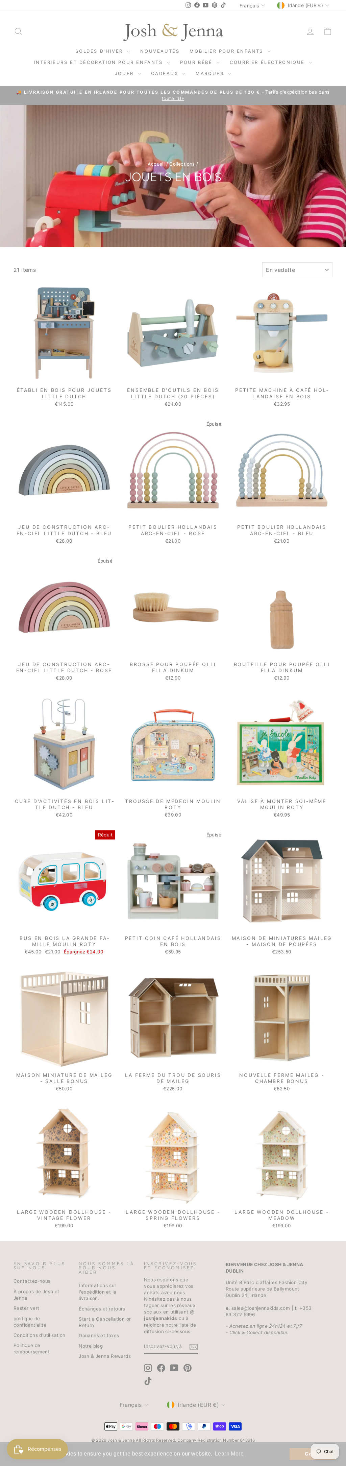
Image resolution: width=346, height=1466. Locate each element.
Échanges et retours (102, 1308)
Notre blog (91, 1346)
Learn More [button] (229, 1454)
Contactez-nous (32, 1281)
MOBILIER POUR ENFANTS (227, 51)
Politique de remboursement (32, 1348)
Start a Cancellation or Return (105, 1322)
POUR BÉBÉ (197, 62)
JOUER (125, 73)
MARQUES (211, 73)
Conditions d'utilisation (40, 1335)
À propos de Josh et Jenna (36, 1295)
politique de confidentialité (30, 1322)
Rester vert (26, 1308)
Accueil (156, 164)
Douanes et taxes (99, 1335)
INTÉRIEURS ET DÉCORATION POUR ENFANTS (99, 62)
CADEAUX (165, 73)
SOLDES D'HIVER (100, 51)
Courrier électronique (268, 62)
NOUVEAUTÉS (159, 51)
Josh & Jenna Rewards (105, 1356)
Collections (182, 164)
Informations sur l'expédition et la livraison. (97, 1292)
